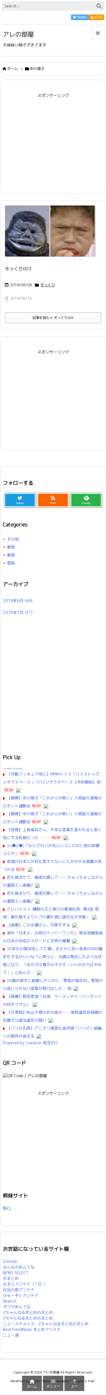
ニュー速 (11, 1335)
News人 (10, 1301)
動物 (11, 547)
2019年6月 (18, 600)
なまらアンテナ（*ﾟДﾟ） (25, 1284)
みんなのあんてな (18, 1267)
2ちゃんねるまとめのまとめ (28, 1312)
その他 (13, 539)
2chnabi (10, 1261)
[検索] (99, 5)
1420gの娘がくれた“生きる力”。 (13, 769)
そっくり (47, 284)
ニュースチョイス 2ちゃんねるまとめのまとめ (45, 1323)
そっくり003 (18, 269)
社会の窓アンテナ (18, 1289)
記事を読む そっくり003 (53, 317)
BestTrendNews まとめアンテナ (32, 1329)
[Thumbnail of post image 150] (52, 235)
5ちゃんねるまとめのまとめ (28, 1318)
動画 (11, 555)
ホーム (12, 68)
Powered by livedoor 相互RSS (30, 1042)
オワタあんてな (17, 1306)
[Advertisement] (53, 139)
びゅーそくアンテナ (20, 1295)
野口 (7, 1208)
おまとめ (11, 1278)
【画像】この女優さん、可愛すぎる (38, 925)
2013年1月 (18, 612)
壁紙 (11, 563)
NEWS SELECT (16, 1272)
